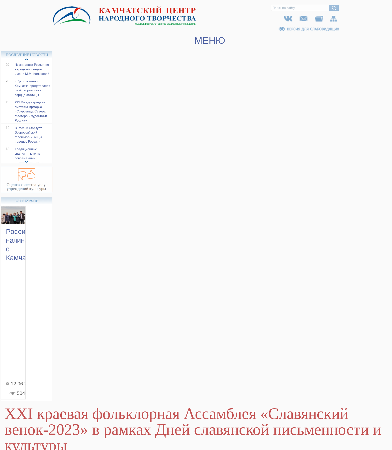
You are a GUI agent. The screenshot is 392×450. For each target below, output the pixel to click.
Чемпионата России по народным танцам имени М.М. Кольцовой (32, 74)
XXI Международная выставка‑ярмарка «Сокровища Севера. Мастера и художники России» (31, 116)
